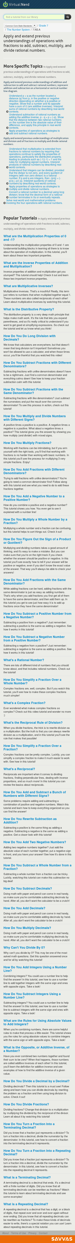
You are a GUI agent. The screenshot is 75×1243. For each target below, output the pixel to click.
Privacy (32, 1233)
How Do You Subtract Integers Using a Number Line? (32, 995)
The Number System (18, 29)
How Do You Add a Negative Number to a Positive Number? (34, 498)
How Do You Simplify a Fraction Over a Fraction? (32, 747)
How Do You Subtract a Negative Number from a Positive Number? (34, 638)
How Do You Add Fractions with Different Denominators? (34, 471)
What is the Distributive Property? (28, 309)
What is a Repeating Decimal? (25, 1204)
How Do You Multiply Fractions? (27, 442)
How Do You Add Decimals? (24, 908)
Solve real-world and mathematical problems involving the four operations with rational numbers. (34, 201)
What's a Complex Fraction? (24, 702)
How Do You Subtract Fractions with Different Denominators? (37, 364)
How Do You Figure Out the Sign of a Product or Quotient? (37, 541)
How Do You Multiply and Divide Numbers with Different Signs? (34, 418)
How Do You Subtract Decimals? (27, 888)
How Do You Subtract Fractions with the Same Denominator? (33, 391)
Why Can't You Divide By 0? (24, 947)
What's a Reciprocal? (19, 769)
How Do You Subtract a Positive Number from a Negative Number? (37, 615)
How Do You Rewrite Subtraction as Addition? (30, 820)
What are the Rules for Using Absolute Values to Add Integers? (37, 1022)
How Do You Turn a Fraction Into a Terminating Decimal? (29, 1125)
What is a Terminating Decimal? (27, 1177)
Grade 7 (43, 25)
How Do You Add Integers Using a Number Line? (35, 969)
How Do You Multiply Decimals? (27, 927)
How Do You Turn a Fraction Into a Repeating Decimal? (37, 1152)
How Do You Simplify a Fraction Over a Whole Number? (32, 681)
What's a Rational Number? (23, 660)
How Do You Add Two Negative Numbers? (34, 842)
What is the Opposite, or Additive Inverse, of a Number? (36, 1049)
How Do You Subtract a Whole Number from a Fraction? (37, 867)
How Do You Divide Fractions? (26, 1104)
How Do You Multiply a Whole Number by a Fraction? (35, 521)
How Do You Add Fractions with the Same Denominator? (34, 581)
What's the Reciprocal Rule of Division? (33, 722)
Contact (43, 1233)
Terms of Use (18, 1233)
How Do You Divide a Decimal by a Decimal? (36, 1081)
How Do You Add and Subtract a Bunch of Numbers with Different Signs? (34, 794)
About (5, 1233)
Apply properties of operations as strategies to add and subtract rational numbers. (34, 132)
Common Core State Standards (18, 25)
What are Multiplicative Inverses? (28, 286)
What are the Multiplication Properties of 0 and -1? (34, 238)
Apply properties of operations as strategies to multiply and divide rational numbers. (34, 187)
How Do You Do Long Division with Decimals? (29, 337)
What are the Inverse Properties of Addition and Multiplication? (35, 264)
